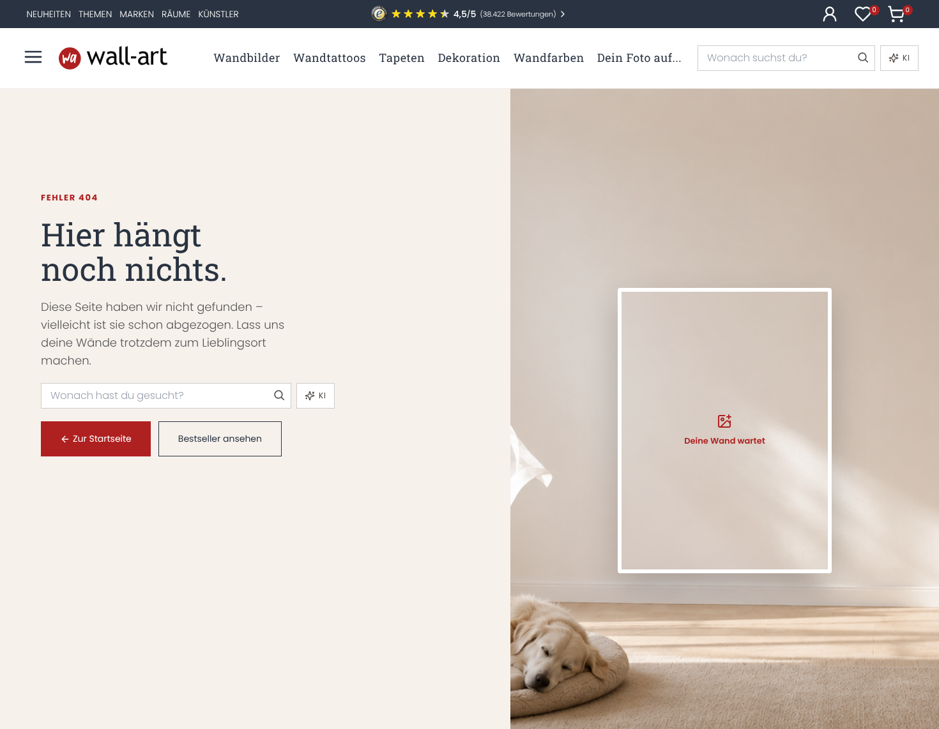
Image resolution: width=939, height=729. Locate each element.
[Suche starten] (862, 58)
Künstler (218, 14)
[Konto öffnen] (829, 14)
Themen (95, 14)
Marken (136, 14)
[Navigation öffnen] (33, 57)
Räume (176, 14)
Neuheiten (48, 14)
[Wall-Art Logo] (113, 58)
